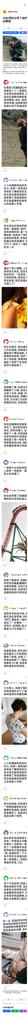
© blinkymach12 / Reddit (7, 821)
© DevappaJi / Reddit (7, 596)
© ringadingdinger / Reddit (8, 407)
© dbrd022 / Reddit (6, 633)
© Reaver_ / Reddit (6, 330)
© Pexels (14, 168)
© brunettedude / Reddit (7, 478)
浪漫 (12, 64)
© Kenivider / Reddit (6, 985)
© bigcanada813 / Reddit (7, 903)
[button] (9, 28)
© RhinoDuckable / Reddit (7, 563)
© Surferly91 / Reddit (6, 671)
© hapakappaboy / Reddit (7, 251)
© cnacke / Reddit (6, 370)
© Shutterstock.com (13, 330)
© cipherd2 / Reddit (6, 786)
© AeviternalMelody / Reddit (8, 866)
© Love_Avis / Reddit (6, 450)
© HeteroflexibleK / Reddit (7, 168)
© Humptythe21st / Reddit (7, 746)
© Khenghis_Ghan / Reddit (8, 208)
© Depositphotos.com (17, 746)
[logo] (10, 11)
